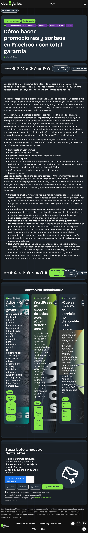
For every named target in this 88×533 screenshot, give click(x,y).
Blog (43, 529)
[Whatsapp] (84, 523)
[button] (85, 4)
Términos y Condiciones (50, 523)
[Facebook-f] (73, 523)
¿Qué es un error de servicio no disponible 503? (70, 313)
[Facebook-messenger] (84, 529)
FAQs (34, 529)
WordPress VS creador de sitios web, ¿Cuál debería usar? (43, 315)
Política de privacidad (25, 523)
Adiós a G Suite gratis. (14, 306)
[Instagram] (78, 523)
